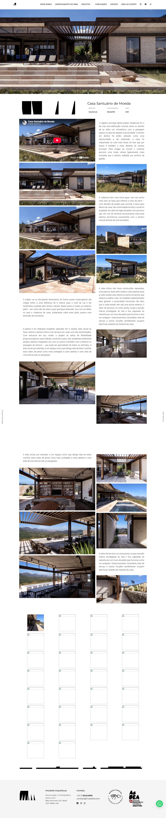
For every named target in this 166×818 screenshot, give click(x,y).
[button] (159, 803)
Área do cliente (129, 4)
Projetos (85, 4)
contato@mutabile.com (88, 798)
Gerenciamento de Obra (66, 4)
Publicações (101, 4)
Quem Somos (46, 4)
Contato (114, 4)
